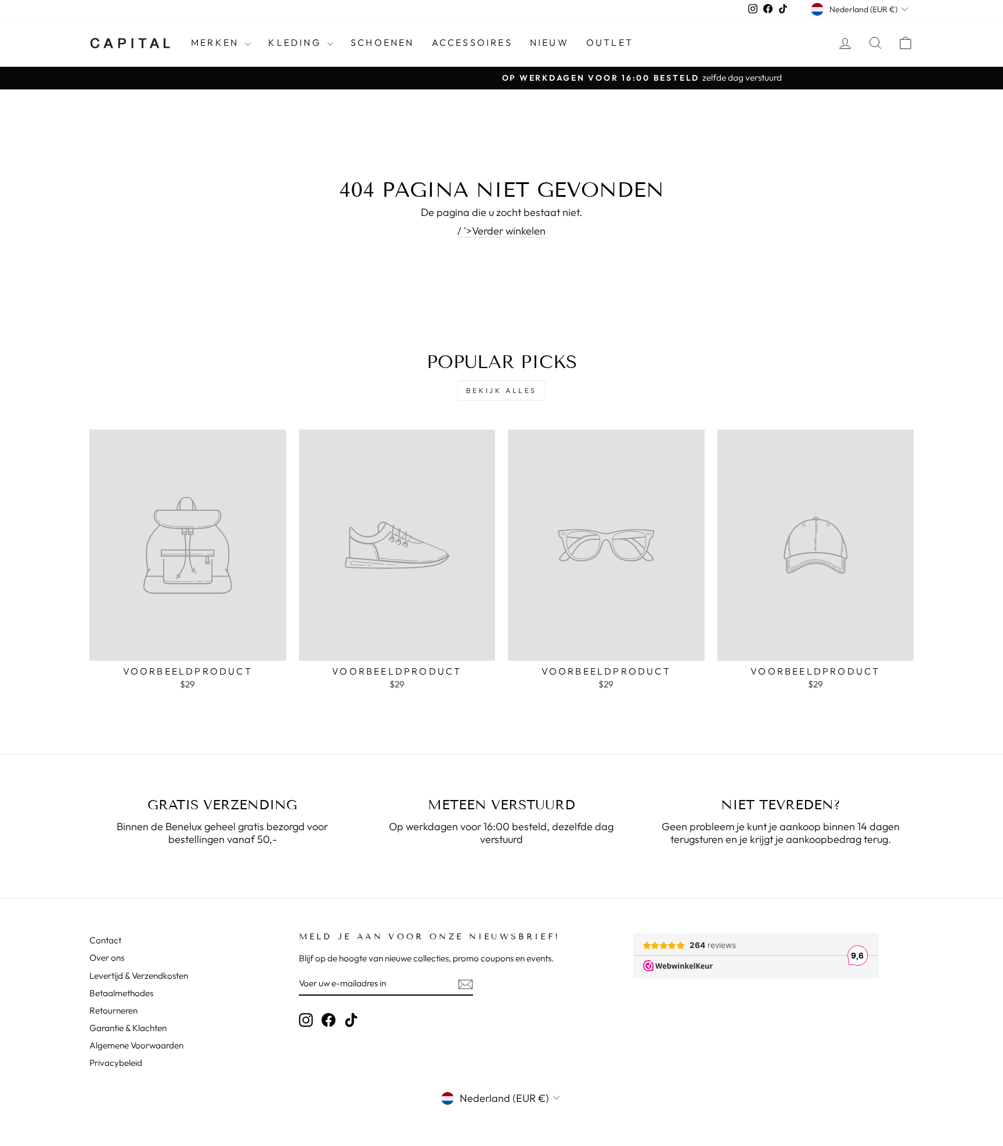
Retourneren (113, 1010)
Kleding (296, 42)
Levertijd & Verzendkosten (138, 975)
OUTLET (609, 42)
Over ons (106, 957)
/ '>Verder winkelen (501, 231)
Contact (105, 940)
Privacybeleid (115, 1062)
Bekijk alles (501, 390)
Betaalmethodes (121, 993)
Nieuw (549, 42)
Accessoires (472, 42)
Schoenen (382, 42)
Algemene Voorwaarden (136, 1045)
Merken (216, 42)
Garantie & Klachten (128, 1027)
